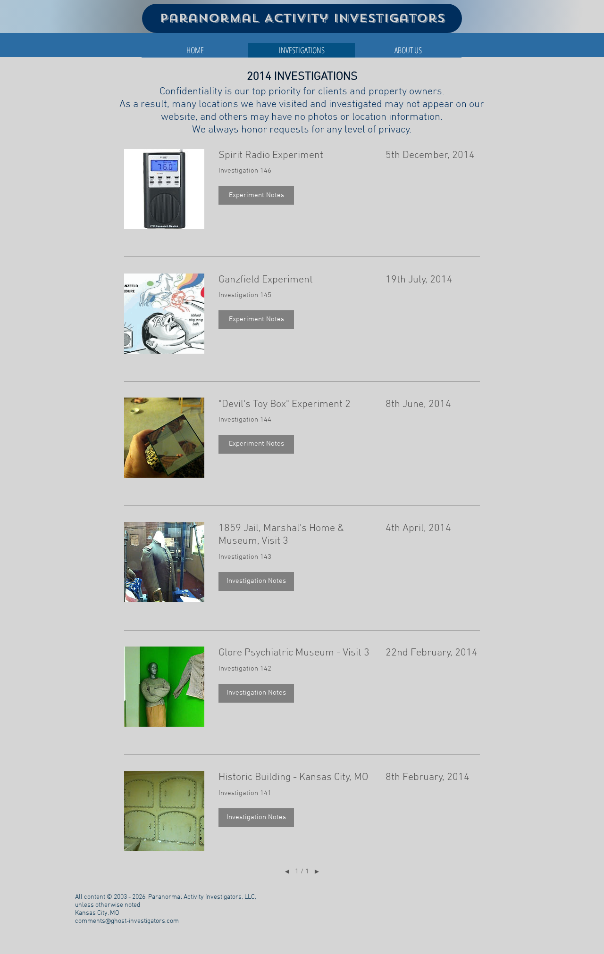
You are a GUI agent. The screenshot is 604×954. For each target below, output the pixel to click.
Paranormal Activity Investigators (302, 18)
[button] (256, 195)
